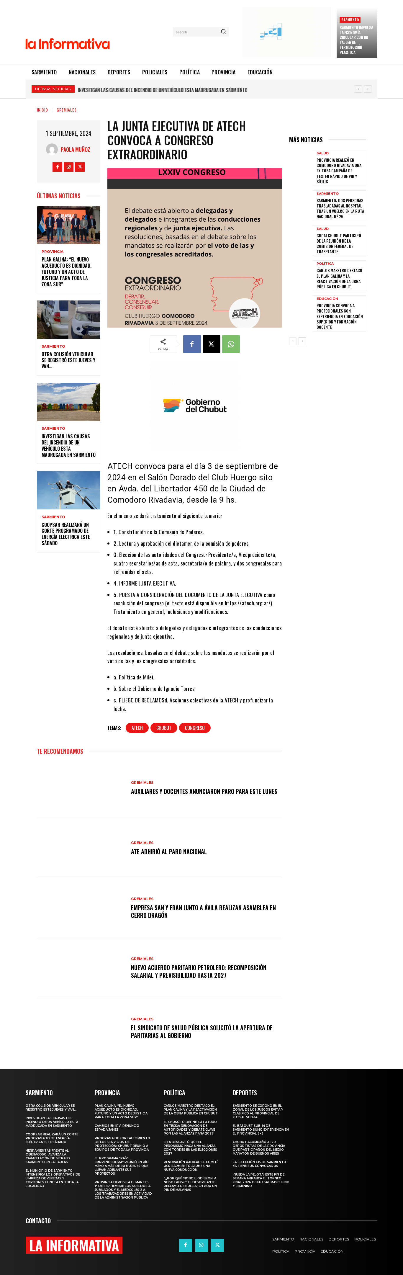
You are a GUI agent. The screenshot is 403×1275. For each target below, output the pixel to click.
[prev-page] (292, 341)
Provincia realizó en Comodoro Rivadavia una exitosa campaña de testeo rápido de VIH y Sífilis (339, 170)
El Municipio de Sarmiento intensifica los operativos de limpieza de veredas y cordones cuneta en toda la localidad (53, 1178)
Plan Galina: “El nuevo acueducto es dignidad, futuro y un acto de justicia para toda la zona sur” (66, 271)
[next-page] (302, 341)
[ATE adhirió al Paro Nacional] (81, 848)
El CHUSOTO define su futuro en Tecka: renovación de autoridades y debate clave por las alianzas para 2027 (190, 1127)
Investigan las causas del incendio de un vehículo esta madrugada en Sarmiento (69, 445)
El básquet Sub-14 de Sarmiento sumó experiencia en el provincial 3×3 (261, 1129)
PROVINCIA (52, 252)
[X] (80, 167)
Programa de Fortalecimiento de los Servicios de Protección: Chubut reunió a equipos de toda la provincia (122, 1144)
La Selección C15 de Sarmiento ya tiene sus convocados (259, 1164)
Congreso (195, 727)
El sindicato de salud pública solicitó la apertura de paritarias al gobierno (202, 1031)
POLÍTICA (325, 263)
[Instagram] (68, 167)
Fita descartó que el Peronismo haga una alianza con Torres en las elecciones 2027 (190, 1147)
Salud (323, 153)
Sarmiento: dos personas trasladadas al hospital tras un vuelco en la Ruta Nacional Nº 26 (340, 208)
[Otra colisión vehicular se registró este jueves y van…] (68, 319)
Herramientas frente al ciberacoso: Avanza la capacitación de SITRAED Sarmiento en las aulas (48, 1156)
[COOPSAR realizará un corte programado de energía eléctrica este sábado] (68, 490)
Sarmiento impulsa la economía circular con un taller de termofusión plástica (356, 39)
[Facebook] (57, 167)
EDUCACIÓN (327, 298)
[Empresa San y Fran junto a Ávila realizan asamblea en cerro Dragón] (81, 908)
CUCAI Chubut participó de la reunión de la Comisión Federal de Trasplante (339, 243)
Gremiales (67, 110)
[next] (367, 89)
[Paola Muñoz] (53, 149)
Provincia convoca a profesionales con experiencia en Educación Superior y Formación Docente (340, 316)
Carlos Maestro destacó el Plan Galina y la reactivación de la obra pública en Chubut (339, 278)
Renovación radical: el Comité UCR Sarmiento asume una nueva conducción (191, 1166)
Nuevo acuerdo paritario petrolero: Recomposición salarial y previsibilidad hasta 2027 (198, 971)
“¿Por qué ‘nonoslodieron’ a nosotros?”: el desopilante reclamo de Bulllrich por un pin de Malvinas (190, 1184)
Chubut (163, 727)
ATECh (137, 727)
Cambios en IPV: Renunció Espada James (117, 1128)
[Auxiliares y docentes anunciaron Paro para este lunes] (81, 787)
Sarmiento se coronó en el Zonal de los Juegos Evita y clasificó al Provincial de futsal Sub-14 (258, 1111)
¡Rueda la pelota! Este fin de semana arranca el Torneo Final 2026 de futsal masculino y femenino (261, 1180)
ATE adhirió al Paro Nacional (169, 851)
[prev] (358, 89)
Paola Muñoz (75, 149)
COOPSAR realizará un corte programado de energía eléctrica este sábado (158, 90)
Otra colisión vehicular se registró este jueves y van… (68, 360)
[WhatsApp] (231, 344)
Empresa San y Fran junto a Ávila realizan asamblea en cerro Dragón (203, 911)
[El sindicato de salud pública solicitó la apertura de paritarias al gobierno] (81, 1028)
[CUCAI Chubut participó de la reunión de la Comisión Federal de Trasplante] (300, 240)
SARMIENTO (350, 19)
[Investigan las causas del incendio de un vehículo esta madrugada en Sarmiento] (68, 402)
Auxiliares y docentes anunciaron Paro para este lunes (204, 791)
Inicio (42, 110)
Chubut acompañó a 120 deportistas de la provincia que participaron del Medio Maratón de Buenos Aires (259, 1147)
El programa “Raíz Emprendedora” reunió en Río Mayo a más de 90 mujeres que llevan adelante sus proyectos (122, 1166)
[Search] (223, 32)
